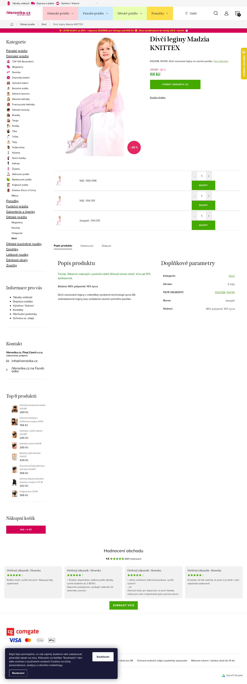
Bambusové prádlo (22, 179)
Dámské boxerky (21, 109)
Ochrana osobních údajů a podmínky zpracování (162, 660)
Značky (11, 265)
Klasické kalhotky (21, 99)
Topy (14, 142)
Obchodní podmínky (25, 314)
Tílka (14, 131)
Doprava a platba (45, 3)
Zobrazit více (123, 605)
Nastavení (18, 673)
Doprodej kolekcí (21, 77)
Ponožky (12, 201)
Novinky (16, 72)
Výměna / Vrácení (70, 3)
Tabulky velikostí (20, 3)
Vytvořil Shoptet (234, 675)
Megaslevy (17, 67)
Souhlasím (103, 657)
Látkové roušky (17, 254)
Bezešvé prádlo (20, 88)
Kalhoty (16, 163)
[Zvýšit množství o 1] (208, 176)
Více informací (221, 61)
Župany (16, 168)
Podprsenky (18, 147)
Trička (15, 136)
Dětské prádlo (16, 217)
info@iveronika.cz (24, 360)
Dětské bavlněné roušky (24, 244)
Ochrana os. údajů (23, 318)
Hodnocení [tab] (86, 246)
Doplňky (12, 249)
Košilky (15, 126)
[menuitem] (60, 13)
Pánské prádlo (16, 50)
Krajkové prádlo (20, 185)
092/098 (220, 292)
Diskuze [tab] (106, 246)
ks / (26, 529)
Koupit (203, 185)
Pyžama (16, 152)
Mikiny (15, 195)
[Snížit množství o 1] (194, 176)
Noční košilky (19, 158)
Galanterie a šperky (20, 211)
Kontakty (18, 310)
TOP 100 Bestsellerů (23, 61)
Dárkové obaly (17, 260)
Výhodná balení (20, 83)
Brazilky (16, 115)
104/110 (231, 292)
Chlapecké (17, 233)
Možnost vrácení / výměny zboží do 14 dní (213, 660)
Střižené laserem (21, 93)
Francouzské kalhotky (23, 104)
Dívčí (14, 238)
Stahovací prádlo (20, 174)
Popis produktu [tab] (63, 246)
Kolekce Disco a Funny (24, 190)
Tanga (15, 120)
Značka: (158, 97)
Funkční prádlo (17, 206)
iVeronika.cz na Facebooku (28, 369)
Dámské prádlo (17, 56)
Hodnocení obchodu (123, 551)
